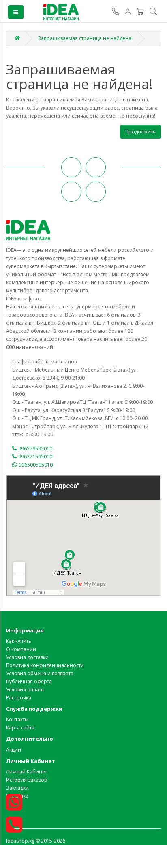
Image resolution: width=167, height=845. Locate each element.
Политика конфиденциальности (45, 665)
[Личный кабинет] (128, 12)
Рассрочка (18, 697)
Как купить (18, 641)
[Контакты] (115, 12)
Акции (13, 749)
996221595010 (35, 456)
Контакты (17, 719)
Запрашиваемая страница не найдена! (85, 38)
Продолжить (140, 131)
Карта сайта (20, 727)
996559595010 (35, 448)
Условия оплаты (25, 689)
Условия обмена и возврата (39, 673)
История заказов (26, 779)
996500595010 (36, 464)
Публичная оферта (29, 681)
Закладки (17, 787)
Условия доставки (27, 657)
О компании (21, 649)
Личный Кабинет (26, 771)
